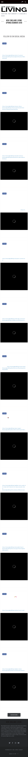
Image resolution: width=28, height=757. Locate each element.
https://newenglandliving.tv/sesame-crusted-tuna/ (13, 259)
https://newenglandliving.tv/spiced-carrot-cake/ (13, 610)
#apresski (13, 670)
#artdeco (4, 158)
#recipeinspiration (13, 109)
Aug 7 (17, 83)
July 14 (17, 294)
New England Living (10, 81)
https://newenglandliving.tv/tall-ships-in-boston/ (13, 318)
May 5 (17, 524)
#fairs (23, 56)
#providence (22, 157)
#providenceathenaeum (16, 429)
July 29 (17, 184)
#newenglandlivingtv (7, 107)
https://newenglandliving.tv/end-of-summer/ (12, 55)
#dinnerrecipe (21, 490)
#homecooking (5, 109)
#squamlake (5, 369)
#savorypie (14, 107)
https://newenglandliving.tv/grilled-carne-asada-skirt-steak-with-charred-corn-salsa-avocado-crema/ (14, 487)
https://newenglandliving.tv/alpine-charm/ (12, 669)
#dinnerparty (5, 550)
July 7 (17, 346)
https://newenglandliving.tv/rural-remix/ (16, 366)
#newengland (14, 56)
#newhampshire (21, 368)
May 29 (17, 404)
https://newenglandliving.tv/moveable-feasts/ (13, 547)
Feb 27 (17, 705)
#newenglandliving (6, 56)
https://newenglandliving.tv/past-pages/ (11, 428)
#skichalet (18, 670)
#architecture (14, 368)
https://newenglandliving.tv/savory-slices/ (12, 106)
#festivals (4, 58)
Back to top (12, 753)
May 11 (17, 464)
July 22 (17, 234)
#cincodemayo (14, 490)
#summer (20, 56)
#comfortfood (21, 107)
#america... (22, 320)
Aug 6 (17, 134)
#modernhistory (15, 157)
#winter (23, 670)
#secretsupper (14, 548)
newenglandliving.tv (10, 83)
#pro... (24, 429)
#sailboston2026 (16, 320)
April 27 (17, 584)
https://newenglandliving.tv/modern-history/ (12, 155)
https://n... (23, 209)
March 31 (17, 644)
